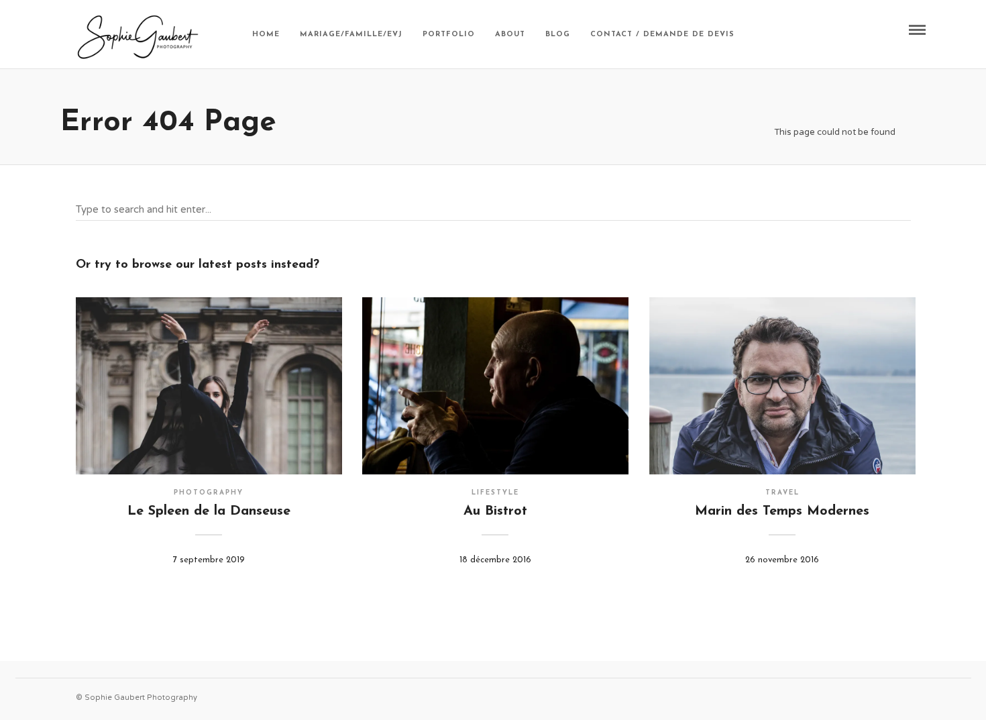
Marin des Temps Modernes (782, 511)
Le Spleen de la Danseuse (208, 511)
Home (266, 34)
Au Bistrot (495, 511)
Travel (782, 493)
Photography (208, 493)
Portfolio (449, 34)
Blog (557, 34)
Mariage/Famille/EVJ (351, 34)
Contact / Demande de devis (662, 34)
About (510, 34)
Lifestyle (495, 493)
